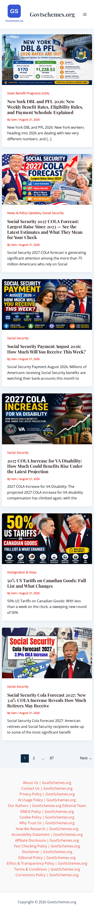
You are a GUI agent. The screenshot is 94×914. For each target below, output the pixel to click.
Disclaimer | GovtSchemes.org (47, 851)
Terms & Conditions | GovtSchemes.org (47, 869)
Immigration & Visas (22, 572)
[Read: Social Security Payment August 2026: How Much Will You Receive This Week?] (47, 304)
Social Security (53, 213)
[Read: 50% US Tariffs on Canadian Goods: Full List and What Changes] (47, 538)
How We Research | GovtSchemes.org (47, 828)
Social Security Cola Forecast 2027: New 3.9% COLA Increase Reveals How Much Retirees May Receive (46, 700)
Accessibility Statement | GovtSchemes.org (47, 834)
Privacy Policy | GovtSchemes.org (47, 794)
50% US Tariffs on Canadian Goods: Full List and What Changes (46, 583)
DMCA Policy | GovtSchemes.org (47, 811)
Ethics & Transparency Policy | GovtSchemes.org (47, 863)
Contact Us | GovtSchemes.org (47, 788)
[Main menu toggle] (85, 14)
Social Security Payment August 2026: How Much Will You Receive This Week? (46, 349)
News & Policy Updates (24, 213)
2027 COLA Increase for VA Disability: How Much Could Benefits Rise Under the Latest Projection (44, 466)
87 (52, 758)
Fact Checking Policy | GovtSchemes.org (47, 846)
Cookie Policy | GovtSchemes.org (47, 817)
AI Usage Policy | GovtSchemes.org (47, 800)
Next (86, 758)
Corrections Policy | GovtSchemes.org (47, 874)
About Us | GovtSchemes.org (47, 782)
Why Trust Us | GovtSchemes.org (47, 823)
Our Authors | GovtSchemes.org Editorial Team (47, 805)
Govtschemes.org (52, 14)
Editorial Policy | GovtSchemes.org (47, 857)
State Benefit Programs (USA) (28, 93)
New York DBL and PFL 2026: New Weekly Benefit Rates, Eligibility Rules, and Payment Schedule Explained (45, 106)
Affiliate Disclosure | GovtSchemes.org (47, 840)
